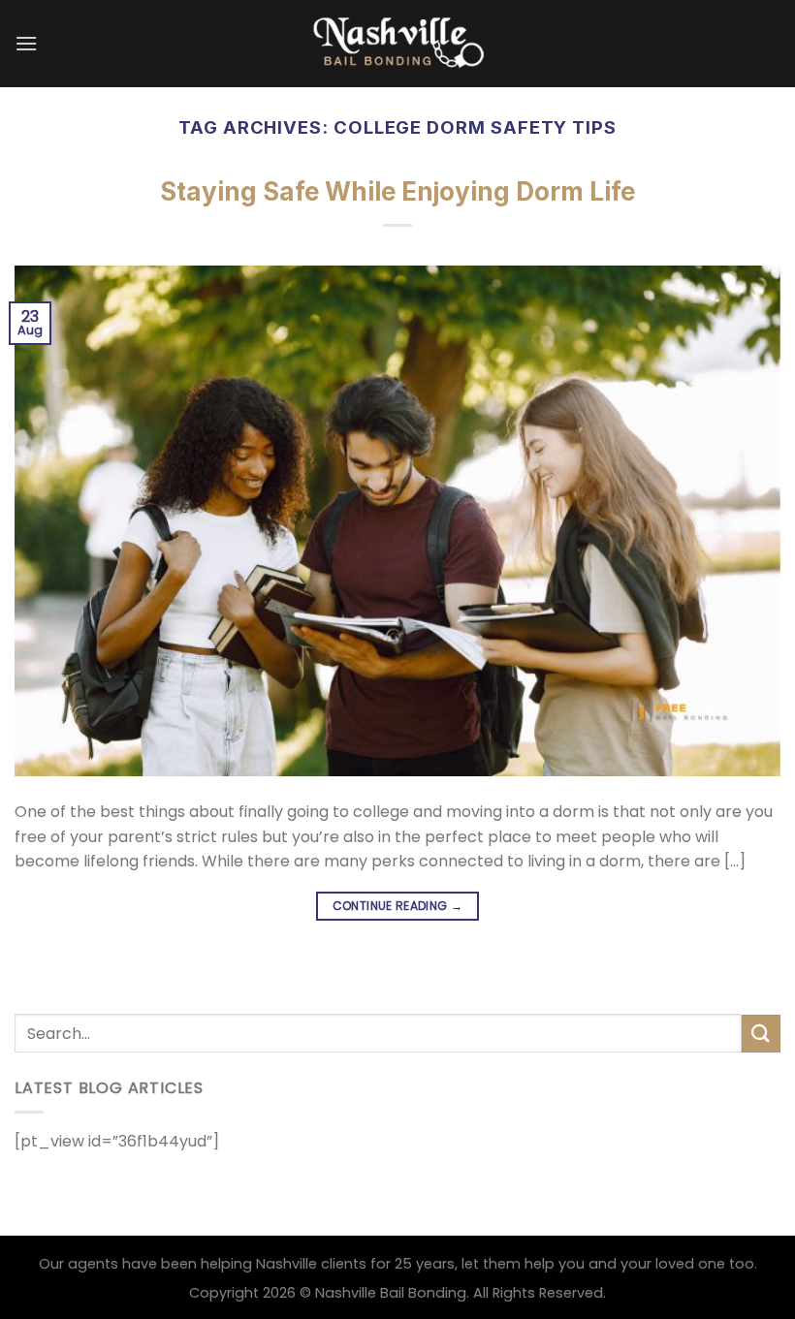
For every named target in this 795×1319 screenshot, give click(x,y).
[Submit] (761, 1033)
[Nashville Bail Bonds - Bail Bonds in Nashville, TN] (397, 43)
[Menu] (26, 43)
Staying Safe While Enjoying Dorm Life (397, 191)
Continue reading (398, 905)
